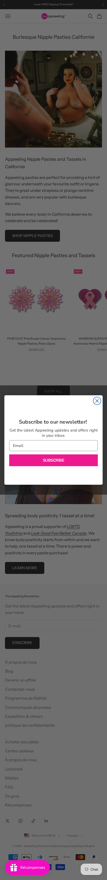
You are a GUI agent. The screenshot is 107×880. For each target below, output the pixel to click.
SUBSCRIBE (53, 460)
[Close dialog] (97, 401)
